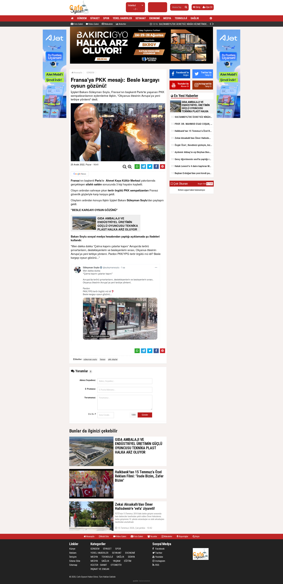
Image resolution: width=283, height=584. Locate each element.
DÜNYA (131, 556)
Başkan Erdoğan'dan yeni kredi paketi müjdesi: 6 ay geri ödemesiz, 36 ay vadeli (192, 173)
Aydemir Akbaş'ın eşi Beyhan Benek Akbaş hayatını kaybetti (192, 152)
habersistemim (144, 581)
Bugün (200, 184)
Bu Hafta (210, 184)
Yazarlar (153, 536)
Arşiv (197, 536)
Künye (72, 548)
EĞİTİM (127, 560)
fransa (102, 359)
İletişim (72, 556)
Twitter (158, 552)
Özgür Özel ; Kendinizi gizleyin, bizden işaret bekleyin (192, 145)
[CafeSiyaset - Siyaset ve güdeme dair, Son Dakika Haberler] (79, 14)
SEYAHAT (140, 18)
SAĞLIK (195, 18)
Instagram (160, 560)
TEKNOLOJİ (181, 18)
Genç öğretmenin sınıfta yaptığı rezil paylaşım (192, 159)
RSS (157, 564)
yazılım (135, 581)
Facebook (159, 548)
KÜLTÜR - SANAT (99, 564)
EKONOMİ (154, 18)
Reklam (72, 552)
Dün (204, 184)
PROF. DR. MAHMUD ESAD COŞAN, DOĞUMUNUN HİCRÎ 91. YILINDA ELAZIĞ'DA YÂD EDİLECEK (192, 123)
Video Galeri (93, 24)
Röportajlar (183, 536)
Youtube (159, 556)
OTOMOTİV (116, 564)
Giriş (197, 7)
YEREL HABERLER (122, 18)
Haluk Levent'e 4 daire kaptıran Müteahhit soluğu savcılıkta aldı (192, 166)
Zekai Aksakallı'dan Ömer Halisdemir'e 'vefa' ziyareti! (192, 138)
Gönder (145, 414)
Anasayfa (78, 72)
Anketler (122, 24)
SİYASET (95, 18)
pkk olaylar (112, 359)
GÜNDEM (82, 18)
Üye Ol (208, 7)
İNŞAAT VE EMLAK (100, 569)
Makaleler (108, 24)
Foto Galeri (78, 24)
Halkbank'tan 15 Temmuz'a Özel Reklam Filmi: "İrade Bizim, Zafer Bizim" (192, 131)
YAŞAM (116, 560)
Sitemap (73, 564)
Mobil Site (104, 536)
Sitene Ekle (74, 560)
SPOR (106, 18)
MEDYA (167, 18)
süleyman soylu (90, 359)
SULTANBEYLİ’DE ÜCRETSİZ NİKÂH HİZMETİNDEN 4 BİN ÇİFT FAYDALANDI (192, 24)
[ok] (186, 7)
